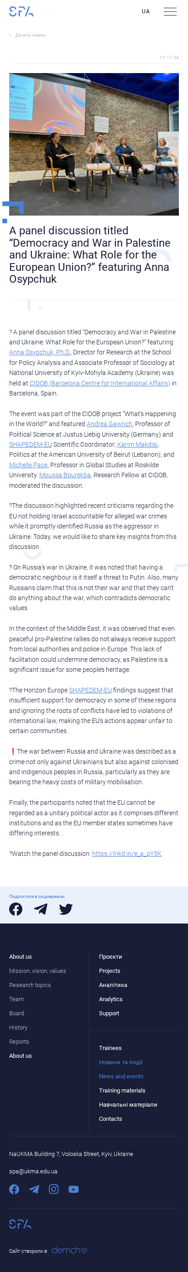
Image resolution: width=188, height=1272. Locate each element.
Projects (109, 970)
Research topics (30, 985)
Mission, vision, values (37, 970)
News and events (121, 1076)
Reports (19, 1041)
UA (146, 11)
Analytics (111, 999)
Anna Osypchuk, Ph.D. (39, 352)
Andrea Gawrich (109, 424)
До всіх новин (31, 34)
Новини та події (120, 1062)
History (18, 1027)
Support (109, 1013)
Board (16, 1013)
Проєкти (110, 956)
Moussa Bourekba (65, 475)
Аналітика (113, 985)
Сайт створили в (28, 1251)
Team (16, 999)
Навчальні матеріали (128, 1104)
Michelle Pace (28, 465)
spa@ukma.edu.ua (33, 1171)
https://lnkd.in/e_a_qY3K (127, 853)
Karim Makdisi (137, 444)
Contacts (110, 1118)
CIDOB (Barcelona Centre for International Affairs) (100, 383)
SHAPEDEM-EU (30, 444)
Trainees (110, 1048)
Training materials (122, 1090)
